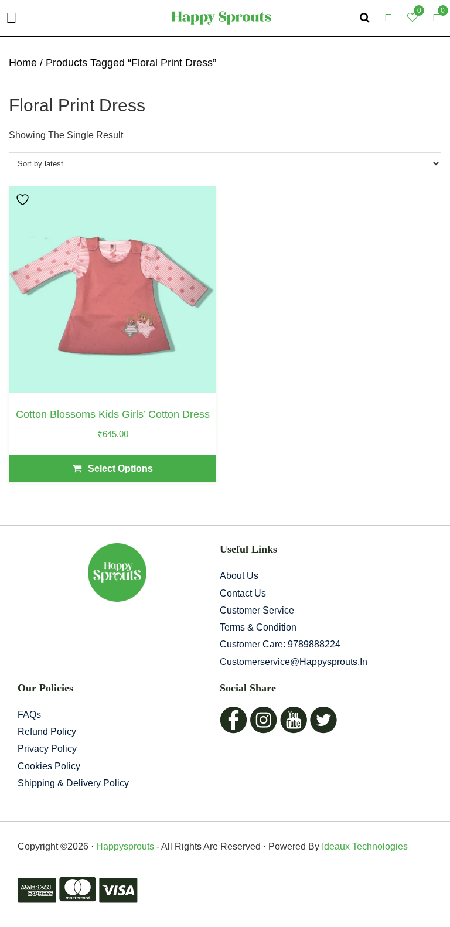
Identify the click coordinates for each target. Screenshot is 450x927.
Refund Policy (47, 732)
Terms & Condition (258, 627)
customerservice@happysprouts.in (293, 662)
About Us (239, 576)
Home (23, 63)
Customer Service (257, 610)
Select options (120, 468)
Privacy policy (47, 749)
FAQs (29, 715)
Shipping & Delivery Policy (73, 783)
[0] (436, 17)
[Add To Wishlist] (24, 199)
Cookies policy (49, 766)
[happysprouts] (221, 17)
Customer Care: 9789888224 (280, 644)
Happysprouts (125, 846)
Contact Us (243, 593)
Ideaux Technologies (363, 846)
